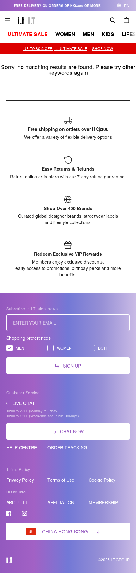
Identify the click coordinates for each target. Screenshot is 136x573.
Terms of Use (60, 480)
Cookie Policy (102, 480)
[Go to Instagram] (24, 513)
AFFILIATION (60, 502)
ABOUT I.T (17, 502)
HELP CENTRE (21, 447)
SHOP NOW (102, 48)
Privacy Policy (20, 480)
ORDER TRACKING (67, 447)
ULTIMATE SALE (28, 34)
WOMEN (65, 34)
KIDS (108, 34)
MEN (88, 34)
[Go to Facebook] (8, 513)
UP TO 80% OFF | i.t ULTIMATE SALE (55, 48)
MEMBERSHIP (103, 502)
